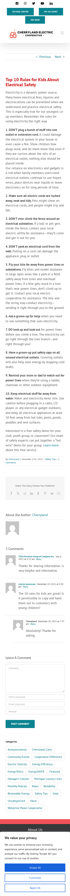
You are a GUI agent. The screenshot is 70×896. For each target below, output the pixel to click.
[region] (35, 864)
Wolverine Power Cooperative (25, 808)
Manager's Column (18, 779)
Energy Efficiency (42, 764)
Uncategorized (16, 801)
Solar (56, 793)
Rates (35, 786)
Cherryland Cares (42, 749)
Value (33, 801)
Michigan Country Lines (48, 779)
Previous (45, 57)
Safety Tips (50, 459)
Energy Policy (15, 771)
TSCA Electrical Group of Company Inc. (36, 556)
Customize (35, 877)
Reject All (35, 888)
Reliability (49, 786)
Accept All (35, 867)
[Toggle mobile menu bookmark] (62, 33)
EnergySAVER (36, 771)
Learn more (51, 445)
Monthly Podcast (17, 786)
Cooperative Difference (48, 757)
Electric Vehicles (17, 764)
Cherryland (14, 459)
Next (58, 57)
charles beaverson (27, 584)
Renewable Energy (19, 793)
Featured (54, 771)
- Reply (38, 559)
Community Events (18, 757)
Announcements (17, 749)
